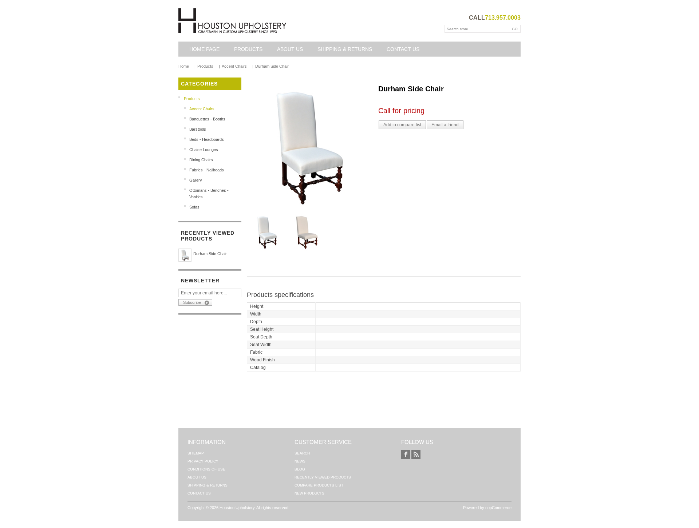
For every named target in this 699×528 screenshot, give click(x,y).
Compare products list (319, 485)
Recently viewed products (323, 477)
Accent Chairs (201, 109)
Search (302, 453)
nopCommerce (498, 507)
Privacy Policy (202, 461)
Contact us (403, 49)
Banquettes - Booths (207, 119)
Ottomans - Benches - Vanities (209, 193)
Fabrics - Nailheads (206, 170)
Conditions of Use (206, 469)
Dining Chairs (201, 160)
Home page (204, 49)
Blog (300, 469)
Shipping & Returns (344, 49)
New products (309, 493)
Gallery (195, 180)
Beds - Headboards (206, 139)
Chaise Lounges (203, 149)
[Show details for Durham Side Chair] (184, 255)
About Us (290, 49)
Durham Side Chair (210, 253)
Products (248, 49)
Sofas (194, 207)
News (300, 461)
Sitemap (195, 453)
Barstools (197, 129)
